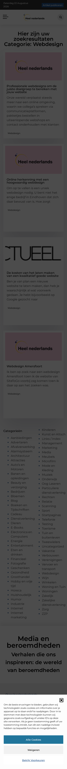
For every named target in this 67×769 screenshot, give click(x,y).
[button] (61, 700)
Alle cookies (33, 739)
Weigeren (34, 749)
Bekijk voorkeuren (33, 760)
